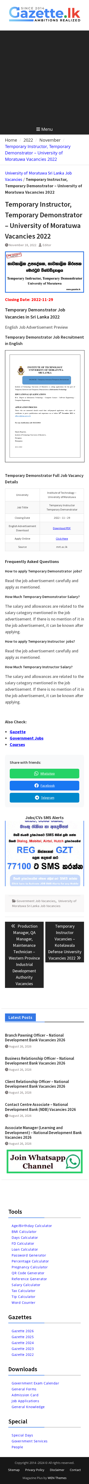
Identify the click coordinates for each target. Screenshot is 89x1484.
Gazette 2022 (23, 1354)
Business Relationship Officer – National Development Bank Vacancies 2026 (39, 1061)
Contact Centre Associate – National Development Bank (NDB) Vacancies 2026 (40, 1107)
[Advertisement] (44, 77)
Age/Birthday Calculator (32, 1225)
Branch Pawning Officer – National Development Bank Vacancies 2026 (35, 1038)
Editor (47, 245)
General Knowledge (28, 1407)
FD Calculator (23, 1243)
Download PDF (62, 528)
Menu (47, 129)
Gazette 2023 (23, 1348)
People (17, 1447)
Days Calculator (25, 1237)
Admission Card (25, 1395)
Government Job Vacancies (36, 901)
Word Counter (23, 1302)
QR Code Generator (28, 1273)
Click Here (62, 538)
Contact (75, 1470)
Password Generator (29, 1255)
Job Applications (25, 1401)
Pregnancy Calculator (30, 1267)
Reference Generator (29, 1279)
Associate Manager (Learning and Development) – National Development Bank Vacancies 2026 (43, 1132)
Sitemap (14, 1470)
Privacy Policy (34, 1470)
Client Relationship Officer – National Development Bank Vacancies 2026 (37, 1084)
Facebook (48, 785)
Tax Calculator (23, 1290)
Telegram (47, 797)
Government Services (30, 1441)
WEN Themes (57, 1478)
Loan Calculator (25, 1249)
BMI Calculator (24, 1231)
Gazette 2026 (23, 1331)
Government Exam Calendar (35, 1383)
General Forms (24, 1389)
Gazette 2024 (23, 1342)
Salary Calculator (26, 1285)
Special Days (22, 1435)
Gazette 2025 (23, 1337)
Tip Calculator (23, 1296)
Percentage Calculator (30, 1261)
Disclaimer (57, 1470)
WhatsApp (47, 773)
